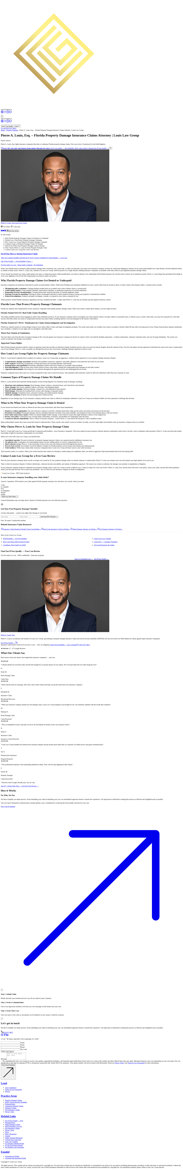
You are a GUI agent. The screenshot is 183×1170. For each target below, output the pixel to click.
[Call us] (16, 643)
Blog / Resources (11, 1134)
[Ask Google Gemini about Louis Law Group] (7, 113)
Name (22, 1043)
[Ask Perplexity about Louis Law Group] (5, 113)
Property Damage (12, 130)
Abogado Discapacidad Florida (15, 1158)
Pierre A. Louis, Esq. (8, 635)
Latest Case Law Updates (102, 539)
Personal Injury (10, 1104)
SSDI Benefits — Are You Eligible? (15, 539)
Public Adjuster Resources (14, 1138)
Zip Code (23, 1049)
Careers (7, 1136)
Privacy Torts (9, 1112)
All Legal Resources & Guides (104, 545)
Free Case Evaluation (8, 1065)
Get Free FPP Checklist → (49, 517)
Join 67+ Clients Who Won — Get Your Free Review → (20, 786)
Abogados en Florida (12, 1156)
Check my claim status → (10, 496)
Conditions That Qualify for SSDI (14, 545)
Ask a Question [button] (72, 645)
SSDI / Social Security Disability (16, 1102)
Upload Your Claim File (13, 1140)
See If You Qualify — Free (10, 126)
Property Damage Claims (13, 1100)
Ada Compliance (10, 1088)
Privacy (7, 1091)
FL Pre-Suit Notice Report (14, 1145)
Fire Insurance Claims (12, 1110)
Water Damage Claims (12, 1124)
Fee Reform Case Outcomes (14, 1147)
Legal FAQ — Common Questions (105, 542)
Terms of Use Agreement (136, 1063)
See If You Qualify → (101, 559)
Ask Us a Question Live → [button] (83, 559)
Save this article (13, 231)
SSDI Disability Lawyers (13, 1126)
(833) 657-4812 (84, 645)
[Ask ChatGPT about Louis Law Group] (2, 113)
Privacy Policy (119, 1063)
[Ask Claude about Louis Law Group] (10, 113)
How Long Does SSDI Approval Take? (16, 542)
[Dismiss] (110, 148)
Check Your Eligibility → (58, 645)
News (7, 1132)
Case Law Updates (11, 1142)
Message (4, 1059)
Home (3, 130)
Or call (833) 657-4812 (8, 128)
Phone (22, 1047)
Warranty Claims (10, 1108)
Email (22, 1045)
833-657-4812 (8, 1032)
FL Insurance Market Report (14, 1143)
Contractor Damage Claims (14, 1106)
